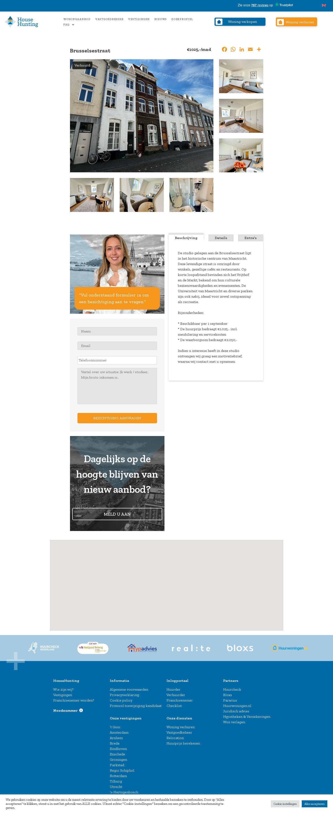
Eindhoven (118, 749)
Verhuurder (175, 695)
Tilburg (116, 781)
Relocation (175, 738)
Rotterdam (118, 776)
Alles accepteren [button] (314, 804)
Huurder (173, 689)
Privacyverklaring (124, 695)
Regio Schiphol (122, 770)
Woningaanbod (77, 19)
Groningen (118, 759)
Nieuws (160, 19)
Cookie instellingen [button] (285, 804)
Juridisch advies (236, 711)
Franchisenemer (179, 700)
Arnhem (116, 738)
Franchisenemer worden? (73, 700)
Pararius (230, 700)
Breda (114, 743)
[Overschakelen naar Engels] (324, 5)
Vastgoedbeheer (109, 19)
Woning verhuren (180, 727)
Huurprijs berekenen (183, 743)
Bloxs (227, 695)
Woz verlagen (234, 722)
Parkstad (117, 765)
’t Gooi (115, 727)
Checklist (174, 706)
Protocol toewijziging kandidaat (136, 706)
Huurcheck (232, 689)
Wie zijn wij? (63, 689)
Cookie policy (121, 700)
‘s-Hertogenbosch (124, 792)
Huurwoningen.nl (237, 706)
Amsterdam (119, 732)
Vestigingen (139, 19)
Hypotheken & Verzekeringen (246, 716)
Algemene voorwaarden (129, 689)
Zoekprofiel (182, 19)
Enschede (117, 754)
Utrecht (116, 787)
